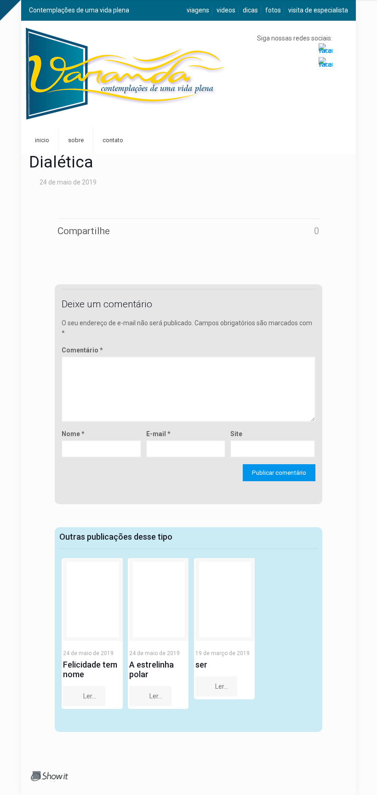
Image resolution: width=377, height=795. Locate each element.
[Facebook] (321, 774)
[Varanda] (125, 74)
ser (201, 664)
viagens (198, 10)
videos (226, 10)
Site (236, 434)
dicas (250, 10)
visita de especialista (318, 10)
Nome (73, 434)
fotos (273, 10)
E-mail (158, 434)
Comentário (82, 350)
